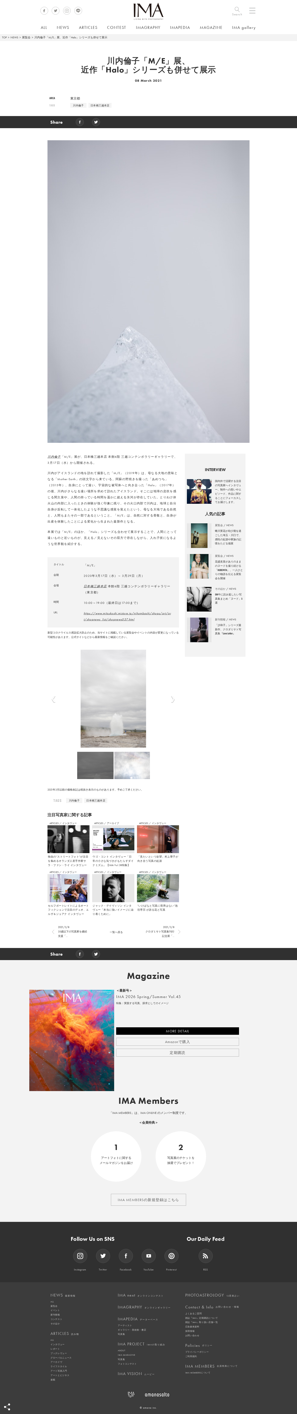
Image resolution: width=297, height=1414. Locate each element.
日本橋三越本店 (100, 105)
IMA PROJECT (141, 1344)
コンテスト (56, 1319)
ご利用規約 (191, 1356)
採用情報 (190, 1331)
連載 (53, 1379)
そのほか (55, 1323)
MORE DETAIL (177, 1031)
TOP (4, 37)
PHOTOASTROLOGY (212, 1295)
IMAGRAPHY (144, 1307)
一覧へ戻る (116, 932)
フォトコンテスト (127, 1363)
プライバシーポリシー (197, 1351)
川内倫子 (78, 105)
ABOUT (121, 1350)
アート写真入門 (59, 1370)
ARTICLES (54, 823)
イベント (55, 1310)
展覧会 (26, 37)
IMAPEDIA (138, 1319)
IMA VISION (136, 1373)
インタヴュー (69, 823)
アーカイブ (113, 823)
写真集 (121, 1334)
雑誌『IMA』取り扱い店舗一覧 (201, 1322)
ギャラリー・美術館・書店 (132, 1329)
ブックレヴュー (59, 1353)
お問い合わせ (192, 1335)
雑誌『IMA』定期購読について (201, 1318)
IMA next (141, 1295)
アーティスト (125, 1325)
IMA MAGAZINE (126, 1354)
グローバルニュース (61, 1357)
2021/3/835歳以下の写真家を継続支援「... (72, 931)
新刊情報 (55, 1314)
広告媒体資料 (192, 1326)
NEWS (14, 37)
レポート (55, 1348)
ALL (52, 1301)
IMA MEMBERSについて (198, 1372)
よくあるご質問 (193, 1313)
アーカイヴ (56, 1362)
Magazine (148, 976)
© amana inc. (148, 1407)
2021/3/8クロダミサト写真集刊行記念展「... (159, 931)
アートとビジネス (60, 1375)
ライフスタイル (59, 1366)
